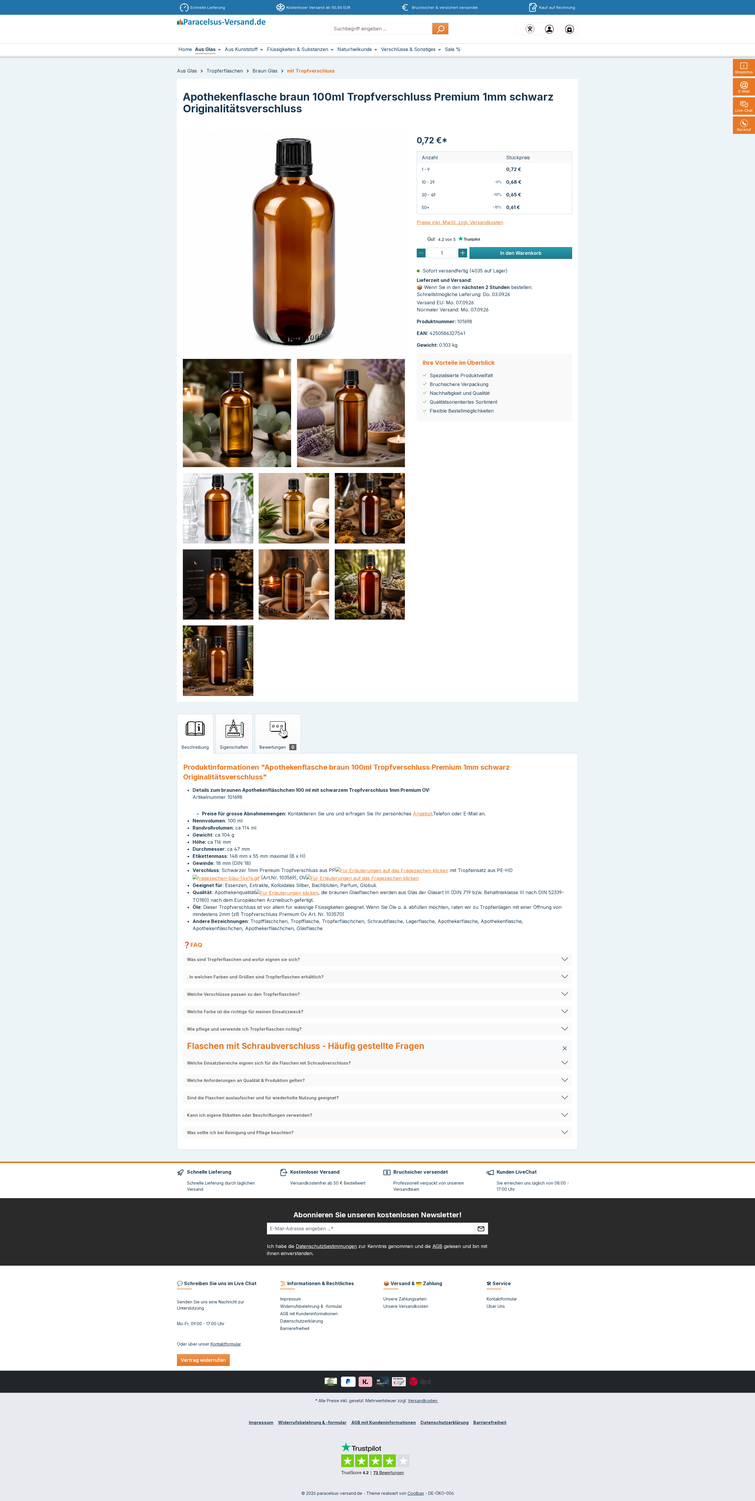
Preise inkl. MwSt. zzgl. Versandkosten (460, 222)
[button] (377, 959)
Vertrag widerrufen (203, 1360)
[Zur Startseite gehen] (221, 27)
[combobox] (381, 29)
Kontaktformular (226, 1343)
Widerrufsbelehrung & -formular (311, 1306)
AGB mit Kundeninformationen (309, 1313)
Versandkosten (423, 1400)
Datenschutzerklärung (301, 1320)
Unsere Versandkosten (405, 1306)
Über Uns (496, 1306)
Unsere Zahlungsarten (404, 1298)
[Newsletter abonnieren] (481, 1228)
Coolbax (416, 1493)
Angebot (422, 814)
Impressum (290, 1298)
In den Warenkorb (520, 253)
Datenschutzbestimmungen (326, 1246)
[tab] (195, 733)
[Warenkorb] (569, 29)
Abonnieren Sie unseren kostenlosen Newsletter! (377, 1215)
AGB (437, 1246)
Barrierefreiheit (294, 1328)
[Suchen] (440, 29)
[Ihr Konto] (549, 29)
